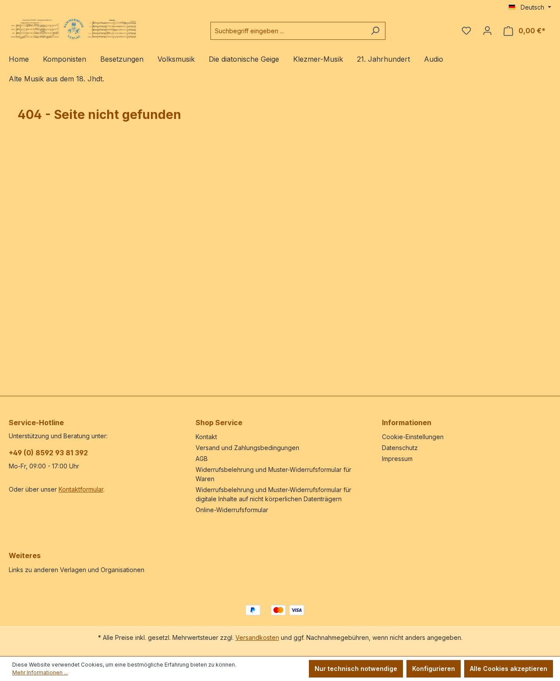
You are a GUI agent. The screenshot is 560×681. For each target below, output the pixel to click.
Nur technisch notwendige (356, 668)
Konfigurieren (433, 668)
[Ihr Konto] (487, 30)
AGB (202, 458)
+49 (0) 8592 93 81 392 (48, 452)
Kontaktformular (81, 489)
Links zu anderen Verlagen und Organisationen (76, 569)
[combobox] (287, 31)
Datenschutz (400, 447)
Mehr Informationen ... (40, 672)
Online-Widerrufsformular (232, 509)
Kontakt (206, 436)
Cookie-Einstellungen (413, 436)
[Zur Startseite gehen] (74, 29)
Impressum (397, 458)
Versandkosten (257, 637)
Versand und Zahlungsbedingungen (247, 447)
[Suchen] (375, 31)
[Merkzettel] (466, 30)
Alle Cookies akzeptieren (508, 668)
